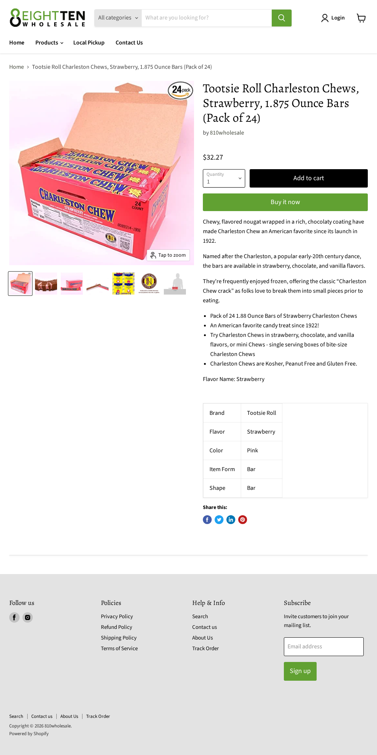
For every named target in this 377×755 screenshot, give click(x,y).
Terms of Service (119, 648)
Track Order (205, 648)
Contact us (204, 627)
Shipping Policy (119, 638)
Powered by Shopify (29, 733)
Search (200, 616)
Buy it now (285, 202)
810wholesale (227, 133)
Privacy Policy (117, 616)
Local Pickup (89, 43)
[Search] (282, 18)
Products (47, 43)
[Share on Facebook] (207, 519)
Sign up (300, 671)
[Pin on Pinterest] (242, 519)
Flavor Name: (219, 379)
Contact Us (129, 43)
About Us (202, 638)
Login (338, 18)
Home (16, 43)
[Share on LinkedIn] (230, 519)
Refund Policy (116, 627)
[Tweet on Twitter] (219, 519)
